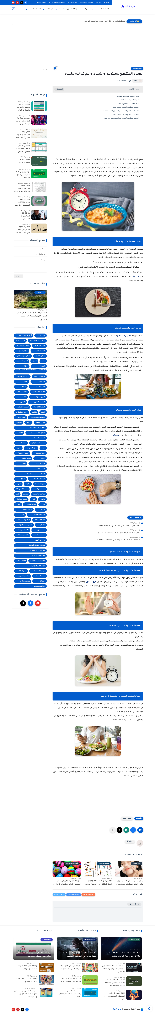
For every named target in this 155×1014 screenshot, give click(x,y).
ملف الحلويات (40, 530)
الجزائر (25, 366)
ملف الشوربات (23, 530)
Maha (135, 81)
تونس (29, 422)
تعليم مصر (21, 417)
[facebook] (25, 2)
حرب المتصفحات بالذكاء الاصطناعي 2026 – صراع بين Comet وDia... (123, 954)
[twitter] (21, 2)
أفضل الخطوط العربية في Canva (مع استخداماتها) (23, 230)
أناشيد (34, 412)
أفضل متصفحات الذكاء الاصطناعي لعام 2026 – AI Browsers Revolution (115, 982)
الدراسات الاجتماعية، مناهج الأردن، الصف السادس (30, 371)
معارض (42, 525)
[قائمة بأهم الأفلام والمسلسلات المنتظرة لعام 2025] (90, 992)
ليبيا (19, 504)
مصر (22, 515)
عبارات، (18, 484)
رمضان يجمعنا (23, 453)
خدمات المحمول (39, 438)
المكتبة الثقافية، (23, 407)
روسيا (43, 458)
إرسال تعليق (134, 904)
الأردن (35, 361)
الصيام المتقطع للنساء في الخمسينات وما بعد (122, 118)
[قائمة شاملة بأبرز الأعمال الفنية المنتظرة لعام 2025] (90, 980)
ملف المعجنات (23, 535)
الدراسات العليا (39, 376)
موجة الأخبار (128, 6)
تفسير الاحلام (40, 422)
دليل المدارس (32, 448)
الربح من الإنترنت (23, 376)
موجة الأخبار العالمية (38, 561)
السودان (25, 381)
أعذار (43, 361)
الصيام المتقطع (124, 336)
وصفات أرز (41, 581)
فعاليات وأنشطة (39, 494)
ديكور (19, 448)
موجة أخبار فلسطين (38, 555)
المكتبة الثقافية (39, 407)
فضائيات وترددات (22, 489)
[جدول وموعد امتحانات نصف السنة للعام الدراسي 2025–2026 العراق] (39, 187)
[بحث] (13, 9)
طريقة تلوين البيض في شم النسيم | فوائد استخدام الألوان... (117, 540)
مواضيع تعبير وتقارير (37, 550)
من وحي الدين (40, 540)
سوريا (23, 463)
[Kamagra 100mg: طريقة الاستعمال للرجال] (46, 967)
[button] (133, 830)
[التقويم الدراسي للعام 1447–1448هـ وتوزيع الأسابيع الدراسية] (39, 147)
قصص (25, 494)
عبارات (28, 484)
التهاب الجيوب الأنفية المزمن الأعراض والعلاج (26, 980)
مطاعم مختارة (40, 520)
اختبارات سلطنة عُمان (37, 340)
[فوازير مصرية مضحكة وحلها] (39, 161)
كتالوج (43, 499)
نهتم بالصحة (137, 68)
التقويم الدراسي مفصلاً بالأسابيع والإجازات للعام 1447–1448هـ (23, 108)
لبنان (43, 504)
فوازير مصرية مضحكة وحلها (24, 161)
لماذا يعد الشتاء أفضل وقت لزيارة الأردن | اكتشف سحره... (102, 21)
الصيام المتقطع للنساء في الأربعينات (125, 114)
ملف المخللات (40, 535)
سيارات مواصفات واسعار (36, 474)
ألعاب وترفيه (40, 387)
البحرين (42, 366)
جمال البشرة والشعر (37, 428)
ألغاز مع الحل (22, 392)
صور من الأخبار (40, 484)
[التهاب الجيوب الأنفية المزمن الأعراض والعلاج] (46, 980)
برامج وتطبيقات (22, 412)
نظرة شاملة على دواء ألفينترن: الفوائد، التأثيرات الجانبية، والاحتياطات (25, 994)
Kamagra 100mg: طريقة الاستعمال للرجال (27, 967)
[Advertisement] (77, 46)
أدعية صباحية (20, 340)
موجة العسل (21, 561)
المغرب (22, 402)
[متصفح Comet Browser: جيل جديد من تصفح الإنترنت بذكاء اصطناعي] (134, 967)
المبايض (116, 435)
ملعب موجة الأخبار (25, 525)
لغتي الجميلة (31, 504)
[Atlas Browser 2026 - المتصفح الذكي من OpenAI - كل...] (134, 995)
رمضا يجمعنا (40, 453)
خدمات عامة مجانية (38, 443)
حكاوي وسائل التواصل (37, 433)
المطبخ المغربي (39, 402)
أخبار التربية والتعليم (24, 335)
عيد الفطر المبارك (38, 489)
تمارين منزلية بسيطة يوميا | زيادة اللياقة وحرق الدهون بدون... (116, 533)
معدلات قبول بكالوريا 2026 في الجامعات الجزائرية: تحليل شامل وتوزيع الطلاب (22, 203)
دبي (44, 448)
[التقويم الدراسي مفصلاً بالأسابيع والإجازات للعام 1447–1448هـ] (39, 106)
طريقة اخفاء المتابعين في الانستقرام (25, 216)
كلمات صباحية (22, 499)
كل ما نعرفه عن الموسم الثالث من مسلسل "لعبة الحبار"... (69, 967)
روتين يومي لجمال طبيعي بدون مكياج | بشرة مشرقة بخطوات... (116, 526)
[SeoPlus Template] (142, 1009)
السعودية (41, 381)
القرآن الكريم (40, 397)
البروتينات (135, 277)
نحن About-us (72, 2)
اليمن (43, 412)
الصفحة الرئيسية (102, 9)
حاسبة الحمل (41, 2)
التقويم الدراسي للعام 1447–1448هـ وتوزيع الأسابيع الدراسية (23, 149)
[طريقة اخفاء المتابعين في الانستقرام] (39, 215)
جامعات (19, 422)
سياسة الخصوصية (86, 2)
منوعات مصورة (72, 9)
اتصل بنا (106, 2)
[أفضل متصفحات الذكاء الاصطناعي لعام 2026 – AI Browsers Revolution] (134, 981)
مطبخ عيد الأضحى (23, 520)
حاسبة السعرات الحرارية (57, 2)
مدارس (42, 509)
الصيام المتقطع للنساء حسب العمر (126, 107)
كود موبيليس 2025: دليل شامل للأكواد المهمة (22, 175)
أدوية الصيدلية (40, 346)
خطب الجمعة (21, 443)
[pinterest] (17, 2)
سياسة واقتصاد (39, 479)
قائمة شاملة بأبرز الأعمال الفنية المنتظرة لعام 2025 (71, 980)
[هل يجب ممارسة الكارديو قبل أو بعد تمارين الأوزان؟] (39, 120)
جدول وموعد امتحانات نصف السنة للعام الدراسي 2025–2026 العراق (22, 189)
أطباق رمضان (40, 356)
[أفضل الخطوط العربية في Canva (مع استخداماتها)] (39, 228)
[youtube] (13, 2)
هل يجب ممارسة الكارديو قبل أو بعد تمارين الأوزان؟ (23, 121)
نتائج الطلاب (22, 571)
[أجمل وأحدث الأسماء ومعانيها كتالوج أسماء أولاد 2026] (39, 133)
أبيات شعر (41, 335)
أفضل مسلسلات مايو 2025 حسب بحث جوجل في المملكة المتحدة (79, 954)
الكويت (23, 397)
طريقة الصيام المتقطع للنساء (128, 100)
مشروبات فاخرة (39, 515)
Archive (98, 2)
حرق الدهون (91, 582)
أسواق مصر (23, 351)
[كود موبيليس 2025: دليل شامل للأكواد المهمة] (39, 173)
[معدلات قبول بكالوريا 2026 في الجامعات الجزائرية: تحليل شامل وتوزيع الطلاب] (39, 201)
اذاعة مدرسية (40, 351)
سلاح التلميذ (26, 458)
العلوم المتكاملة (39, 392)
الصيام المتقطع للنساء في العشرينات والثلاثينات (121, 111)
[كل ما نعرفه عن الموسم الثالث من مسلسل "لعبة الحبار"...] (90, 967)
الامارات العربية (22, 361)
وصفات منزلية (25, 581)
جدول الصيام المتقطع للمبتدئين (127, 96)
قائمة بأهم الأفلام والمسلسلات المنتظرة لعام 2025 (70, 994)
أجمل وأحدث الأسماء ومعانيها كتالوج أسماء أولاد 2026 (23, 135)
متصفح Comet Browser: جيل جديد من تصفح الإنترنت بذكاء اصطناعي (113, 969)
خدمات (20, 433)
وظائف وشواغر (39, 586)
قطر (17, 494)
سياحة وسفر (40, 468)
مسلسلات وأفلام (25, 509)
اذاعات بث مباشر (23, 346)
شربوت (22, 479)
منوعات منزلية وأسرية (37, 545)
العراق (23, 387)
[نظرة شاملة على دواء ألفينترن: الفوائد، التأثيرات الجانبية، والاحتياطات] (46, 992)
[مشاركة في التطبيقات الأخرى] (113, 830)
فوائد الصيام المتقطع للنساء (128, 104)
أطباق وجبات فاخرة (23, 356)
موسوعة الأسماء (39, 571)
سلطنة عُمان (40, 463)
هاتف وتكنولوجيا (24, 576)
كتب (33, 499)
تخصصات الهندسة (38, 417)
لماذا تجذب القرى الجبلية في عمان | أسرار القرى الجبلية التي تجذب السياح (31, 316)
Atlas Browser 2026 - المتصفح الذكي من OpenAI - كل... (114, 996)
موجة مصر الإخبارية (38, 566)
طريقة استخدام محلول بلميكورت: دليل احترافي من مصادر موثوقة (34, 954)
